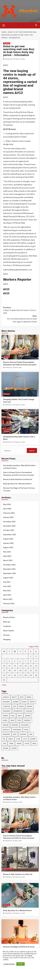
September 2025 (9, 534)
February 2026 (9, 513)
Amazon (6, 697)
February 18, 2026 (20, 877)
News (12, 720)
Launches (29, 711)
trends (19, 743)
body (22, 697)
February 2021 (9, 603)
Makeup (5, 715)
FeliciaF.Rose (9, 59)
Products (6, 729)
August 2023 (8, 547)
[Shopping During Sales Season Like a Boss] (20, 421)
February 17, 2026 (20, 913)
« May (3, 685)
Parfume (6, 635)
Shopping (7, 43)
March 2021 (7, 599)
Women (14, 748)
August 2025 (8, 539)
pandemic (27, 720)
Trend (11, 743)
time (4, 743)
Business (16, 701)
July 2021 (6, 582)
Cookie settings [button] (9, 964)
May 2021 (7, 591)
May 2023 (7, 552)
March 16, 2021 (20, 59)
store (18, 739)
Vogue (27, 743)
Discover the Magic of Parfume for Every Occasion (19, 489)
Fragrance (6, 711)
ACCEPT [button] (20, 964)
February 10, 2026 (20, 442)
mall (13, 715)
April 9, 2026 (18, 367)
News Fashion (8, 631)
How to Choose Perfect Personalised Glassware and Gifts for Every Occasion (18, 473)
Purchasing (17, 729)
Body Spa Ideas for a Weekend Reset (17, 484)
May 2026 (7, 504)
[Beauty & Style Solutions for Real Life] (20, 859)
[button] (3, 25)
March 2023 (7, 560)
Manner (27, 715)
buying (24, 701)
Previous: (20, 310)
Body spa (6, 622)
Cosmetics (7, 626)
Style (25, 739)
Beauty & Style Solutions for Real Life (17, 479)
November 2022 (9, 569)
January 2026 (8, 517)
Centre (32, 701)
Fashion (29, 706)
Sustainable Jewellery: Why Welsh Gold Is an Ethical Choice (19, 466)
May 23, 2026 (18, 802)
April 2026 (7, 509)
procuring (25, 725)
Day (14, 706)
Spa (4, 739)
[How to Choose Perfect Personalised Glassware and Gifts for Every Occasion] (20, 347)
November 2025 (9, 526)
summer (32, 739)
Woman (5, 748)
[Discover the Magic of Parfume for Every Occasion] (20, 931)
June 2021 (7, 586)
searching (6, 734)
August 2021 (8, 578)
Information (18, 711)
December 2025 (9, 522)
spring (10, 739)
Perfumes (15, 725)
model (5, 720)
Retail (26, 729)
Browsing (6, 701)
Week (34, 743)
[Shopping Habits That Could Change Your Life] (20, 384)
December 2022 (9, 565)
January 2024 (8, 543)
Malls (20, 715)
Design (21, 706)
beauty (14, 697)
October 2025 (8, 530)
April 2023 (7, 556)
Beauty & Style (9, 617)
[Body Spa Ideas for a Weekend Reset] (20, 895)
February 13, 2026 (20, 404)
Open (19, 720)
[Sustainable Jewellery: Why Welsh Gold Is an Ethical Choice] (20, 782)
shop (15, 734)
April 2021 (7, 595)
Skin (30, 734)
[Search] (36, 25)
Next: (22, 319)
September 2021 (9, 573)
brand (29, 697)
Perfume (5, 725)
